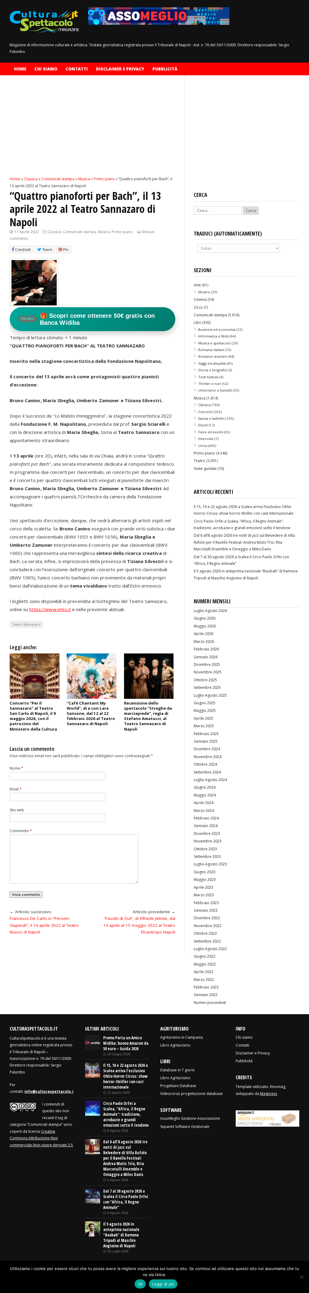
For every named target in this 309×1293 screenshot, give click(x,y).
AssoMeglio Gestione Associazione (190, 1118)
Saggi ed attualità (212, 363)
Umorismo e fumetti (215, 390)
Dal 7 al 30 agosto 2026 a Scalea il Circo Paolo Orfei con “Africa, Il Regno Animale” (125, 1199)
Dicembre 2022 (207, 917)
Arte (197, 285)
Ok (140, 1284)
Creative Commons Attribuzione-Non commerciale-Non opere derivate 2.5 (41, 1138)
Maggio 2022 (205, 964)
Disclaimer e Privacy (120, 69)
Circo (198, 307)
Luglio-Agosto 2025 (210, 695)
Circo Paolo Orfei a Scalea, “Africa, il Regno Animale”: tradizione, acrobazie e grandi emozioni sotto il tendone (126, 1114)
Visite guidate (205, 468)
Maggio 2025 (205, 710)
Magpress (268, 1093)
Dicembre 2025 (207, 664)
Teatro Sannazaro (26, 624)
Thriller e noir (209, 383)
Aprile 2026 (203, 633)
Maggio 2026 (205, 626)
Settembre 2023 (207, 856)
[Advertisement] (92, 131)
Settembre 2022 (207, 941)
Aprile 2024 (203, 802)
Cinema (200, 299)
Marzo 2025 (204, 725)
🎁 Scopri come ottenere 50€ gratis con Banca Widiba (88, 319)
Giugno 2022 (204, 956)
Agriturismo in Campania (181, 1037)
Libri (197, 322)
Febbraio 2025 (206, 733)
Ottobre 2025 (205, 679)
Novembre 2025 (207, 672)
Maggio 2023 (205, 879)
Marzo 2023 (204, 894)
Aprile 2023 (203, 887)
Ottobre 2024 (205, 764)
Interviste (206, 438)
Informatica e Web (213, 336)
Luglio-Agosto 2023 (210, 864)
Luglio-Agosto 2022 (210, 948)
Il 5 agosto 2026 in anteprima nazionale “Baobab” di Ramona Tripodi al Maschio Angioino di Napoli (121, 1235)
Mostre (204, 292)
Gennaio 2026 (206, 657)
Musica (104, 231)
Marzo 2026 (204, 641)
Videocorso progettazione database (191, 1093)
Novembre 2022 (207, 925)
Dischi (203, 425)
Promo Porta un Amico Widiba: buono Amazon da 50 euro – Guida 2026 (125, 1043)
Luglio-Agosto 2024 (210, 779)
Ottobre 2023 (205, 849)
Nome (16, 768)
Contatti (76, 69)
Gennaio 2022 (206, 994)
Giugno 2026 (204, 618)
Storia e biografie (212, 370)
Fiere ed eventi (210, 432)
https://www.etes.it (50, 609)
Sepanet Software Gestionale (184, 1126)
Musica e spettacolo (214, 343)
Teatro (199, 460)
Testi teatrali (208, 377)
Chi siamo (45, 69)
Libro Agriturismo (175, 1045)
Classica (54, 231)
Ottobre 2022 (205, 933)
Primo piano (122, 231)
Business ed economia (216, 329)
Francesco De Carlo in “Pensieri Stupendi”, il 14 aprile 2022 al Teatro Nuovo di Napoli (44, 925)
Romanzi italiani (211, 349)
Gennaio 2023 (206, 910)
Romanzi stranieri (212, 356)
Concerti (205, 411)
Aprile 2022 (203, 971)
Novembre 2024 (207, 756)
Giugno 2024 (204, 787)
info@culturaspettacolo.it (49, 1091)
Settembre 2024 (207, 772)
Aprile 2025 (203, 718)
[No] (301, 1277)
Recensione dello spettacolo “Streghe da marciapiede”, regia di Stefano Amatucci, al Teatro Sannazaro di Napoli (148, 716)
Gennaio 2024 (206, 825)
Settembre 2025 (207, 687)
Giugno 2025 (204, 702)
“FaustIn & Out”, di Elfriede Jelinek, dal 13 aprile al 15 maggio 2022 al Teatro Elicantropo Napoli (139, 925)
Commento (21, 830)
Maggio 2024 (205, 795)
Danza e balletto (211, 418)
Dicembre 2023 (207, 833)
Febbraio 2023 (206, 902)
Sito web (17, 810)
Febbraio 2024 (206, 818)
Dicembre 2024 (207, 748)
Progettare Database (178, 1085)
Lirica (202, 445)
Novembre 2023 (207, 841)
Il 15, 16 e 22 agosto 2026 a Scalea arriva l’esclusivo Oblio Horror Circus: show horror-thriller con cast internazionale (125, 1076)
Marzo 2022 (204, 979)
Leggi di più (163, 1284)
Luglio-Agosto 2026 (210, 610)
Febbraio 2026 (206, 649)
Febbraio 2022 (206, 987)
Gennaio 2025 (206, 741)
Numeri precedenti (210, 1002)
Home (20, 69)
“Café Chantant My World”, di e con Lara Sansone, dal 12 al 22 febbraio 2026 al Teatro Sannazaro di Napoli (91, 713)
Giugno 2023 (204, 871)
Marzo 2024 (204, 810)
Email (16, 789)
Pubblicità (164, 69)
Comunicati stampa (79, 231)
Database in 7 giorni (177, 1070)
